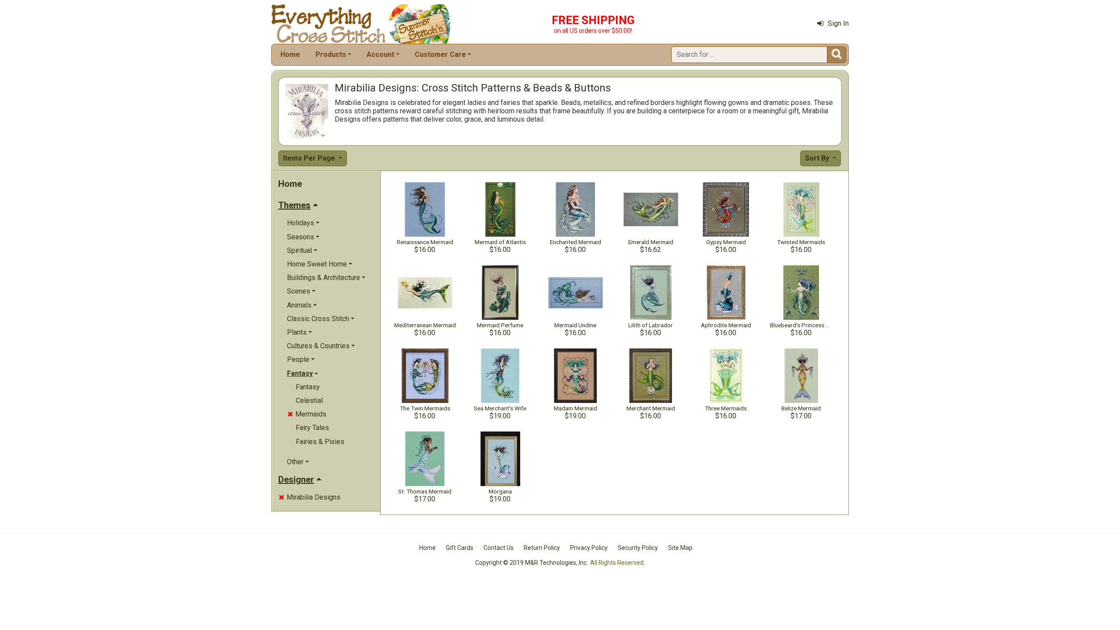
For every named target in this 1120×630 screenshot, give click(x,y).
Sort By (818, 158)
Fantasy (308, 387)
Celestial (309, 400)
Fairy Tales (312, 428)
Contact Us (498, 547)
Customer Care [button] (440, 54)
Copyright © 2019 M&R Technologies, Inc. (531, 562)
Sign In (838, 23)
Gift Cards (459, 547)
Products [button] (330, 54)
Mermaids (306, 414)
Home (290, 54)
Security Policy (638, 547)
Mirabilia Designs (309, 497)
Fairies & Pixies (320, 442)
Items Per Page (310, 158)
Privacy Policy (589, 547)
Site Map (680, 547)
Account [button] (380, 54)
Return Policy (542, 547)
